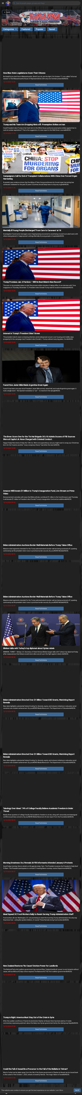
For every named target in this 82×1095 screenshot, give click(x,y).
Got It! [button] (77, 1090)
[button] (46, 3)
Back (8, 12)
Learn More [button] (59, 1090)
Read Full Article (41, 85)
